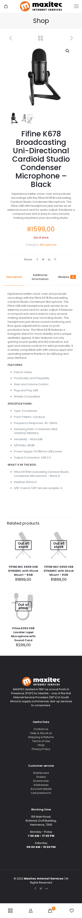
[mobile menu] (76, 6)
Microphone (48, 245)
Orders (41, 777)
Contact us (41, 729)
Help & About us (41, 733)
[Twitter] (41, 888)
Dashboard (41, 773)
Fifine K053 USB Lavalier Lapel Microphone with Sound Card (23, 634)
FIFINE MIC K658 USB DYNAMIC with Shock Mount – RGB (23, 571)
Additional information (40, 277)
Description (14, 277)
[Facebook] (35, 888)
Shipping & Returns (41, 737)
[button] (67, 51)
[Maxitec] (41, 6)
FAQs (41, 745)
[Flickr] (47, 888)
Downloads (41, 781)
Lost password (41, 793)
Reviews (66, 277)
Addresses (41, 785)
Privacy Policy (41, 749)
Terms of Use (41, 741)
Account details (41, 789)
